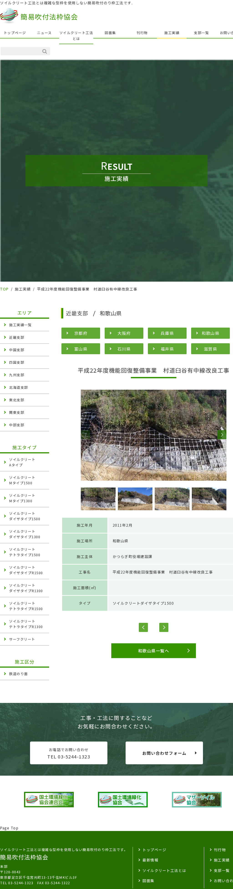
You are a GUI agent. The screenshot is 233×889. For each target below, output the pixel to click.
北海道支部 (18, 387)
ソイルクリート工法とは (76, 35)
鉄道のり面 (18, 673)
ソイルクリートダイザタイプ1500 (143, 603)
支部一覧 (201, 32)
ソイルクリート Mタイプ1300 (22, 498)
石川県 (124, 349)
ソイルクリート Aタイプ (22, 462)
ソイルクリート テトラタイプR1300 (26, 624)
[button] (85, 434)
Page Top (9, 828)
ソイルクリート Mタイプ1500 (22, 480)
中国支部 (16, 349)
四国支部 (16, 362)
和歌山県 (210, 333)
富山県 (81, 349)
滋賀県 (210, 349)
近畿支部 (16, 337)
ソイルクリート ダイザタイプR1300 (26, 588)
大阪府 (124, 333)
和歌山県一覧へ (153, 651)
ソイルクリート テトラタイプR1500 (26, 606)
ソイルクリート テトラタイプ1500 (24, 552)
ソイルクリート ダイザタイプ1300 (24, 534)
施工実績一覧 (20, 324)
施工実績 (171, 32)
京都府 (81, 333)
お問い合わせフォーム (164, 753)
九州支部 (16, 374)
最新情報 (150, 860)
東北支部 (16, 399)
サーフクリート (22, 639)
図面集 (110, 32)
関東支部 (16, 412)
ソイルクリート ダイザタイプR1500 (26, 570)
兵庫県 (167, 333)
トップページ (15, 32)
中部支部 (16, 424)
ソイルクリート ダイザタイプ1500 (24, 516)
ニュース (44, 32)
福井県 (167, 349)
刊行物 (142, 32)
